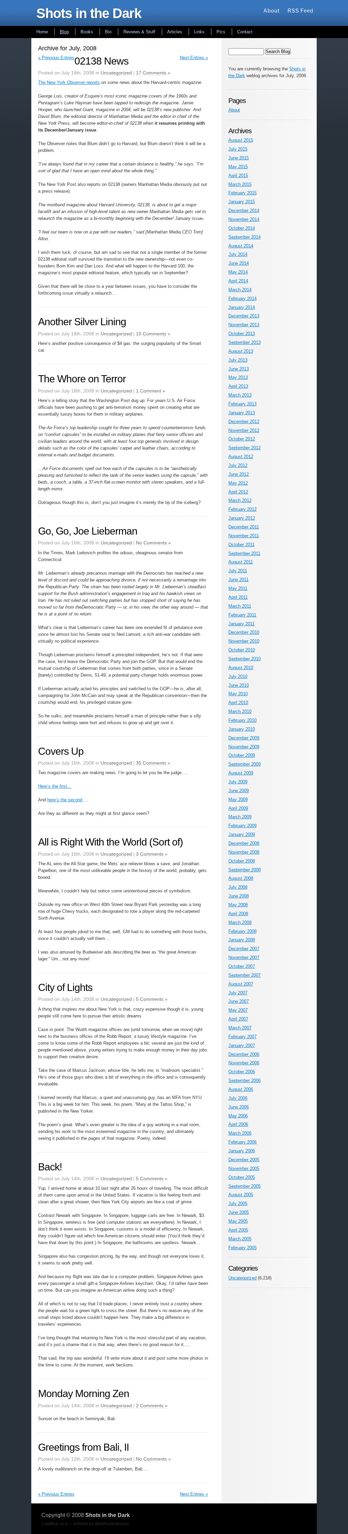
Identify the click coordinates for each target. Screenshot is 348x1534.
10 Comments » (153, 333)
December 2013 (243, 315)
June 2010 (238, 685)
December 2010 (243, 632)
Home (42, 31)
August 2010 (240, 667)
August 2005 (240, 1194)
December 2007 (243, 948)
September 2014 (244, 237)
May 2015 (238, 166)
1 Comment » (150, 391)
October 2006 (241, 1071)
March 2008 (239, 922)
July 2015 (237, 149)
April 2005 (238, 1230)
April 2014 (238, 280)
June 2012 (238, 474)
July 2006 (237, 1098)
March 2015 (239, 184)
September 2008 (244, 869)
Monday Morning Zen (83, 1393)
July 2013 (237, 360)
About (271, 11)
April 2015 (238, 175)
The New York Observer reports (69, 82)
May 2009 (238, 799)
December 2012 (243, 421)
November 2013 (243, 324)
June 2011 (238, 579)
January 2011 (241, 623)
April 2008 (238, 913)
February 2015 (242, 192)
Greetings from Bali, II (83, 1447)
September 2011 (244, 553)
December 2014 (243, 210)
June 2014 (238, 263)
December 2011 (243, 526)
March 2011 (239, 606)
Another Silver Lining (82, 321)
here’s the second (64, 799)
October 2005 (241, 1177)
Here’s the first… (54, 786)
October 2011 (241, 544)
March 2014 (239, 289)
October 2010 (241, 649)
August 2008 (240, 878)
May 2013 (238, 377)
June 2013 (238, 368)
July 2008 (237, 887)
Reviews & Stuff (139, 31)
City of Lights (65, 987)
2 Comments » (152, 1405)
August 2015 (240, 140)
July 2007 (237, 992)
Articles (174, 31)
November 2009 (243, 746)
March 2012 (239, 500)
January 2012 (241, 518)
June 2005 (238, 1212)
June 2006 (238, 1107)
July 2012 (237, 465)
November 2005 (243, 1168)
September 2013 (244, 342)
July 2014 (237, 254)
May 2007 (238, 1010)
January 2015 (241, 201)
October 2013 (241, 333)
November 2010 (243, 641)
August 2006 (240, 1089)
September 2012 (244, 447)
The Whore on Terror (82, 378)
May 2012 (238, 483)
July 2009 (237, 781)
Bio (108, 31)
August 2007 (240, 984)
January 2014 (241, 307)
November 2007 (243, 957)
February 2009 (242, 825)
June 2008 (238, 896)
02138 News (101, 61)
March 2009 (239, 816)
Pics (220, 31)
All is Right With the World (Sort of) (110, 842)
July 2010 (237, 676)
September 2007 (244, 975)
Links (199, 31)
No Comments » (153, 542)
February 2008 (242, 931)
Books (87, 31)
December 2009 (243, 737)
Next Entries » (194, 57)
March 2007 (239, 1027)
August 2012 (240, 456)
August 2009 (240, 772)
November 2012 (243, 430)
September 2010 (244, 658)
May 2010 (238, 693)
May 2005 (238, 1221)
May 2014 (238, 272)
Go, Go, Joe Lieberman (87, 531)
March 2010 (239, 711)
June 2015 (238, 157)
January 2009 (241, 834)
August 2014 (240, 245)
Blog (64, 31)
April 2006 (238, 1124)
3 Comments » (152, 854)
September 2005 (244, 1186)
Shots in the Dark (88, 13)
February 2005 (242, 1247)
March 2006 (239, 1133)
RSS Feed (300, 11)
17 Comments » (153, 72)
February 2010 (242, 720)
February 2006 (242, 1142)
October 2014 (241, 228)
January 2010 (241, 729)
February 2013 (242, 403)
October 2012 (241, 438)
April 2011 (238, 597)
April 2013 (238, 386)
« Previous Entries (56, 57)
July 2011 (237, 570)
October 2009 (241, 755)
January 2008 (241, 939)
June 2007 (238, 1001)
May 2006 (238, 1115)
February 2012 (242, 509)
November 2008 (243, 852)
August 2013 (240, 351)
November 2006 (243, 1062)
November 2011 (243, 535)
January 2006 (241, 1150)
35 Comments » (153, 763)
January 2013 (241, 412)
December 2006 (243, 1054)
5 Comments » (152, 999)
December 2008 (243, 843)
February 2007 (242, 1036)
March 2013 (239, 395)
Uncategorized (116, 72)
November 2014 (243, 219)
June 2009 (238, 790)
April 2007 (238, 1019)
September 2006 (244, 1080)
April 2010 (238, 702)
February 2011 (242, 614)
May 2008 (238, 904)
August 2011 (240, 561)
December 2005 (243, 1159)
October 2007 (241, 966)
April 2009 (238, 808)
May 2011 (237, 588)
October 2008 (241, 861)
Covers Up (61, 751)
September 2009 (244, 764)
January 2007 (241, 1045)
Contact (245, 31)
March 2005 (239, 1238)
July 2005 (237, 1203)
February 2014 (242, 298)
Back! (50, 1166)
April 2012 (238, 491)
